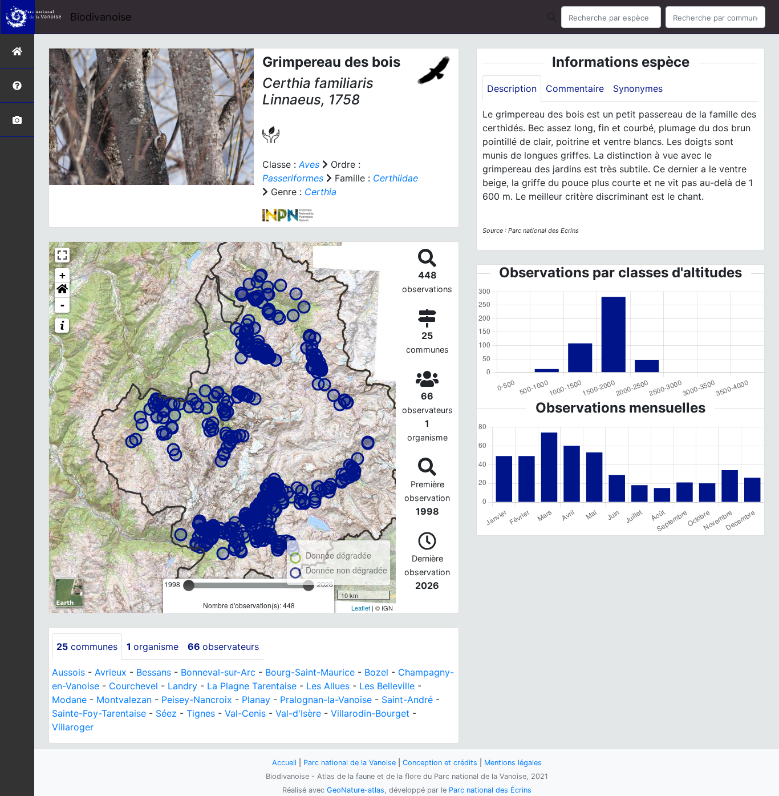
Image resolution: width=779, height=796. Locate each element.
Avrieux (111, 672)
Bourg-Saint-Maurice (310, 672)
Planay (256, 699)
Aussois (68, 672)
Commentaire (575, 88)
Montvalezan (124, 699)
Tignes (200, 713)
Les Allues (328, 686)
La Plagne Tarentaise (252, 686)
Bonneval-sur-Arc (218, 672)
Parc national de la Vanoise (349, 762)
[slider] (188, 585)
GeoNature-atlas (355, 790)
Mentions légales (513, 762)
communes (86, 646)
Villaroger (73, 727)
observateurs (223, 646)
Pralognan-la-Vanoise (326, 699)
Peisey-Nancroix (196, 699)
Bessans (153, 672)
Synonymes (638, 88)
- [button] (62, 305)
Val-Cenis (245, 713)
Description (512, 88)
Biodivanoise (100, 17)
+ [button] (62, 275)
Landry (182, 686)
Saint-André (407, 699)
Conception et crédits (440, 762)
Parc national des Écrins (490, 790)
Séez (166, 713)
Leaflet (360, 607)
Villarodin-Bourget (370, 713)
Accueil (284, 762)
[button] (62, 290)
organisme (152, 646)
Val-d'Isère (298, 713)
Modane (69, 699)
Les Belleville (387, 686)
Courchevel (133, 686)
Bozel (376, 672)
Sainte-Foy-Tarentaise (99, 713)
